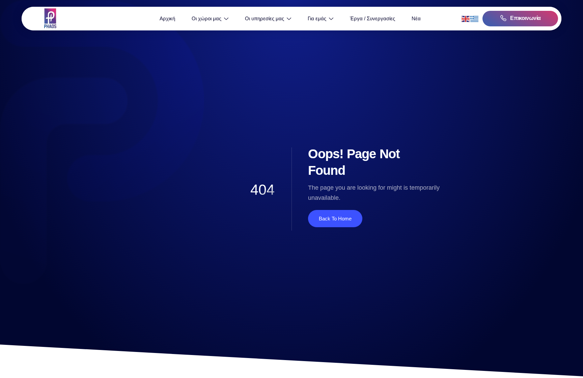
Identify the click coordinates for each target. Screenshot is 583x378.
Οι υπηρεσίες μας (264, 18)
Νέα (416, 18)
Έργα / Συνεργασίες (372, 18)
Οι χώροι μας (206, 18)
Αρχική (167, 18)
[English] (466, 18)
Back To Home (335, 218)
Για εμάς (317, 18)
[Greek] (474, 18)
